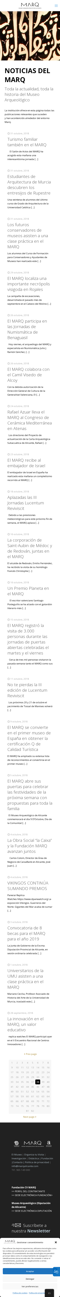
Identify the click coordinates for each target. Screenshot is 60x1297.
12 (27, 1067)
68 (27, 1101)
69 (32, 1101)
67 (22, 1101)
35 (22, 1082)
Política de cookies (20, 1293)
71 (43, 1101)
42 (17, 1086)
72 (48, 1101)
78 (37, 1106)
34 (17, 1082)
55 (43, 1091)
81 (27, 1110)
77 (32, 1106)
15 (43, 1067)
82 (32, 1110)
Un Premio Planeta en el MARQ (28, 591)
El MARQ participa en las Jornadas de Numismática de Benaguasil (27, 329)
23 (43, 1072)
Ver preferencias (30, 1286)
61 (32, 1096)
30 (37, 1077)
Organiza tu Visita (34, 1154)
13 (32, 1067)
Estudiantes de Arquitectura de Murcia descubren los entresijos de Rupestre (29, 185)
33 (12, 1082)
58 (17, 1096)
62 (37, 1096)
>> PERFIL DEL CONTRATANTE (28, 1191)
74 (17, 1106)
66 (17, 1101)
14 (37, 1067)
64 (48, 1096)
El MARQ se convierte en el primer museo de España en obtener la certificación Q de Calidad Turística (29, 738)
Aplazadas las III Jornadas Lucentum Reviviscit (25, 502)
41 (12, 1086)
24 (48, 1072)
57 (12, 1096)
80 (48, 1106)
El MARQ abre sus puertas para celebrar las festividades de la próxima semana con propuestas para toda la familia (29, 794)
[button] (55, 1242)
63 (43, 1096)
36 (27, 1082)
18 (17, 1072)
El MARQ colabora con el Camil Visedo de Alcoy (28, 374)
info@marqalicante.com (25, 1166)
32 (48, 1077)
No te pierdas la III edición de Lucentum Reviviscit (27, 690)
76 (27, 1106)
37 (32, 1082)
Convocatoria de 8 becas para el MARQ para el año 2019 (26, 933)
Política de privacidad (37, 1293)
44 (27, 1086)
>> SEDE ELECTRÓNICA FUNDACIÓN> (32, 1195)
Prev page (31, 1054)
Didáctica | (34, 1158)
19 (22, 1072)
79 (43, 1106)
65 (12, 1101)
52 (27, 1091)
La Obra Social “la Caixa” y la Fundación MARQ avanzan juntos (29, 845)
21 (32, 1072)
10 (17, 1067)
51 (22, 1091)
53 (32, 1091)
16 (48, 1067)
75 (22, 1106)
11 (22, 1067)
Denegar (30, 1278)
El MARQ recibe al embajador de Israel (26, 462)
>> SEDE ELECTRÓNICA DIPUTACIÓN (32, 1210)
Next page (28, 1116)
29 (32, 1077)
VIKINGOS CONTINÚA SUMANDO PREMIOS (27, 885)
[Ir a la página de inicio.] (30, 5)
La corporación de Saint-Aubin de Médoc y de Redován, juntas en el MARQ (29, 548)
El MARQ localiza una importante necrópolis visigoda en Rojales (28, 283)
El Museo (17, 1154)
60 (27, 1096)
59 (22, 1096)
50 (17, 1091)
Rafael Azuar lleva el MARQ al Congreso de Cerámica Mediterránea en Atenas (29, 420)
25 (12, 1077)
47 (43, 1086)
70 (37, 1101)
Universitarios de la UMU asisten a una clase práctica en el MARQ (25, 979)
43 (22, 1086)
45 (32, 1086)
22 (37, 1072)
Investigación (19, 1158)
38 (37, 1082)
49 (12, 1091)
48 (48, 1086)
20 (27, 1072)
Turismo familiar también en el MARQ (26, 142)
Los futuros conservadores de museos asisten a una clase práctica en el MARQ (27, 235)
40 (48, 1082)
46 (37, 1086)
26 (17, 1077)
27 (22, 1077)
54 (37, 1091)
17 (12, 1072)
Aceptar (30, 1271)
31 (43, 1077)
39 (43, 1082)
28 (27, 1077)
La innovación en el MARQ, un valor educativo (25, 1024)
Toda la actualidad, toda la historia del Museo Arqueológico (29, 94)
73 (12, 1106)
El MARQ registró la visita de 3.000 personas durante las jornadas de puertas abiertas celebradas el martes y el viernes (28, 639)
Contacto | (18, 1162)
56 (48, 1091)
